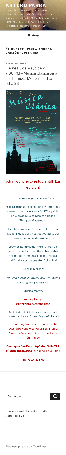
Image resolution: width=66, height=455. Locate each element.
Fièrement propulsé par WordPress (26, 446)
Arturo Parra (26, 5)
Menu (35, 35)
